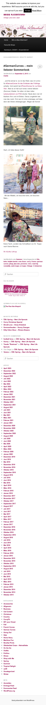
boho (5, 261)
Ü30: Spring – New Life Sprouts (15, 319)
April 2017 (7, 516)
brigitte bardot (13, 261)
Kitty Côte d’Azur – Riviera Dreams (17, 330)
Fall (5, 624)
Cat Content (8, 611)
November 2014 (9, 592)
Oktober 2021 (8, 402)
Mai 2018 (7, 482)
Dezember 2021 (9, 397)
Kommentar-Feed (10, 688)
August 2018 (8, 475)
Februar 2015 (8, 584)
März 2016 (7, 550)
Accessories (8, 603)
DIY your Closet (9, 622)
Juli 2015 (7, 571)
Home (6, 40)
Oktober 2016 (8, 532)
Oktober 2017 (8, 501)
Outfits (6, 650)
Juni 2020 (7, 441)
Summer (19, 259)
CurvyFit (7, 619)
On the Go (7, 648)
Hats (5, 635)
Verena (6, 352)
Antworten (37, 266)
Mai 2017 (7, 514)
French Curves (9, 627)
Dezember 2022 (9, 371)
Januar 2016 (8, 555)
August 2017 (8, 506)
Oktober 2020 (8, 431)
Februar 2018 (8, 490)
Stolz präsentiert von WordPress (23, 700)
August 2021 (8, 407)
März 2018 (7, 488)
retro (29, 264)
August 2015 (8, 568)
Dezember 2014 (9, 589)
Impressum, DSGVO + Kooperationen (16, 50)
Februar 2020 (8, 451)
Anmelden (7, 683)
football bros (8, 339)
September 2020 (10, 433)
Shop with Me (9, 658)
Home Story (8, 637)
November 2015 (9, 561)
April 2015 (7, 579)
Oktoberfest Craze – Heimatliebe (16, 645)
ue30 (5, 669)
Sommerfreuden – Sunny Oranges (16, 327)
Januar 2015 (8, 587)
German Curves (9, 629)
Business (7, 609)
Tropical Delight (10, 666)
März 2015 (7, 581)
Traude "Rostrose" (10, 344)
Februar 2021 (8, 420)
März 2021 (7, 417)
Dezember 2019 (9, 457)
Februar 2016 (8, 553)
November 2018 (9, 467)
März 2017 (7, 519)
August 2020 (8, 436)
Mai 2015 (7, 576)
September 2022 (10, 373)
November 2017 (9, 498)
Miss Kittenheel (14, 14)
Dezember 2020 (9, 425)
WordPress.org (9, 691)
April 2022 (7, 386)
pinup (11, 264)
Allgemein (7, 606)
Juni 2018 (7, 480)
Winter (6, 674)
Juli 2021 (7, 410)
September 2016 (10, 535)
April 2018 (7, 485)
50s (38, 259)
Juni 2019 (7, 459)
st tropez (23, 266)
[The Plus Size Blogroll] (16, 297)
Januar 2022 (8, 394)
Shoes (6, 656)
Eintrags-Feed (9, 685)
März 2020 (7, 449)
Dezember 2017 (9, 496)
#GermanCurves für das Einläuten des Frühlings (23, 83)
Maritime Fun (9, 640)
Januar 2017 (8, 524)
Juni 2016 (7, 542)
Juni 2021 (7, 412)
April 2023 (7, 368)
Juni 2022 (7, 381)
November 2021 (9, 399)
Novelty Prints (9, 643)
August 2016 (8, 537)
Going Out (7, 632)
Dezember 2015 (9, 558)
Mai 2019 (7, 462)
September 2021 (10, 405)
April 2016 (7, 548)
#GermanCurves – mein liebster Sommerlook (18, 67)
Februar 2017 (8, 522)
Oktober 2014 (8, 594)
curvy (29, 261)
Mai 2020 (7, 443)
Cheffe (6, 76)
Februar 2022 (8, 391)
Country (7, 617)
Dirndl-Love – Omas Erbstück (15, 325)
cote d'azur (22, 261)
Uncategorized (9, 671)
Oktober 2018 (8, 470)
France (34, 261)
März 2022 (7, 389)
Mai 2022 (7, 384)
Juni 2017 (7, 511)
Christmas (7, 614)
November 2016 (9, 529)
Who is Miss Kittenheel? (20, 40)
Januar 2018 (8, 493)
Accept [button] (27, 10)
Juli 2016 (7, 540)
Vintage (29, 266)
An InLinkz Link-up (10, 251)
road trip (35, 264)
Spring (6, 661)
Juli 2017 (7, 509)
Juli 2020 (7, 438)
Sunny (6, 341)
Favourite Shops (9, 45)
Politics (6, 653)
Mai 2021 (7, 415)
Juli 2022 (7, 378)
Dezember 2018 (9, 464)
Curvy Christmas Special (13, 322)
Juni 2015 (7, 574)
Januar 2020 (8, 454)
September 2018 (10, 472)
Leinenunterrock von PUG (13, 94)
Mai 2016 (7, 545)
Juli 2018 (7, 477)
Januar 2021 (8, 423)
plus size (17, 264)
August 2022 (8, 376)
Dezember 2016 (9, 527)
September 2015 (10, 566)
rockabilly (7, 266)
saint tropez (15, 266)
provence (24, 264)
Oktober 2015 (8, 563)
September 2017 (10, 503)
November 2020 (9, 428)
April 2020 (7, 446)
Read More (36, 10)
